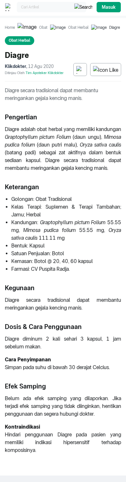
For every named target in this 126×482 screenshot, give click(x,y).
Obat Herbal (78, 27)
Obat (43, 27)
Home (10, 27)
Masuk (109, 7)
